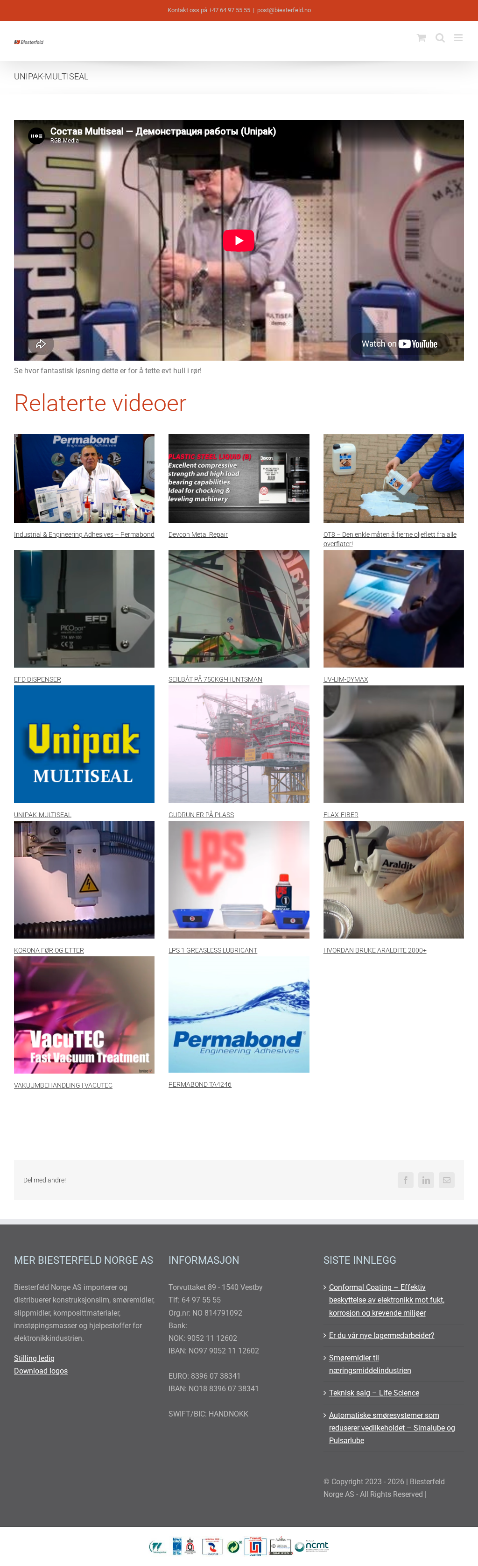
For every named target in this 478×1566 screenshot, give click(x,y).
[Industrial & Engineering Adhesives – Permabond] (84, 478)
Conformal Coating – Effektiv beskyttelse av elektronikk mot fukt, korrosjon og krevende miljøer (386, 1300)
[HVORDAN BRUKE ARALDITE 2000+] (393, 880)
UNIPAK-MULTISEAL (42, 815)
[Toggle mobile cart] (421, 38)
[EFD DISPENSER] (84, 609)
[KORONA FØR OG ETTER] (84, 880)
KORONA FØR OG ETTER (49, 950)
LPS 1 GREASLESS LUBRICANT (213, 950)
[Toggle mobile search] (440, 38)
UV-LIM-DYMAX (345, 679)
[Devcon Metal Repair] (239, 478)
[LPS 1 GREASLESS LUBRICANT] (239, 880)
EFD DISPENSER (37, 679)
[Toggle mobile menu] (459, 38)
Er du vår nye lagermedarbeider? (382, 1335)
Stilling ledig (34, 1358)
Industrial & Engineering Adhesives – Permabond (84, 534)
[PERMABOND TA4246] (239, 1014)
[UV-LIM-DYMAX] (393, 609)
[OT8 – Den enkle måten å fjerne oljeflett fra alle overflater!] (393, 478)
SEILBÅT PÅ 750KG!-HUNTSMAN (215, 679)
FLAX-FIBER (340, 815)
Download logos (41, 1371)
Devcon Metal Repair (198, 534)
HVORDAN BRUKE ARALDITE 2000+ (375, 950)
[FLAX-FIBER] (393, 744)
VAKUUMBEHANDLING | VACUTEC (63, 1085)
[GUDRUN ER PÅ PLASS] (239, 744)
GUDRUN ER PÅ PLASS (201, 815)
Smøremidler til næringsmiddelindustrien (370, 1364)
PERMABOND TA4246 (200, 1084)
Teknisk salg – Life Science (374, 1392)
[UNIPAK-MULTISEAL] (84, 744)
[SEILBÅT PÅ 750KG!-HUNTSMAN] (239, 609)
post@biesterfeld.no (284, 10)
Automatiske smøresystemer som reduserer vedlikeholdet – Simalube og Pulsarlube (392, 1428)
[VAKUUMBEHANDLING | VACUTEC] (84, 1015)
